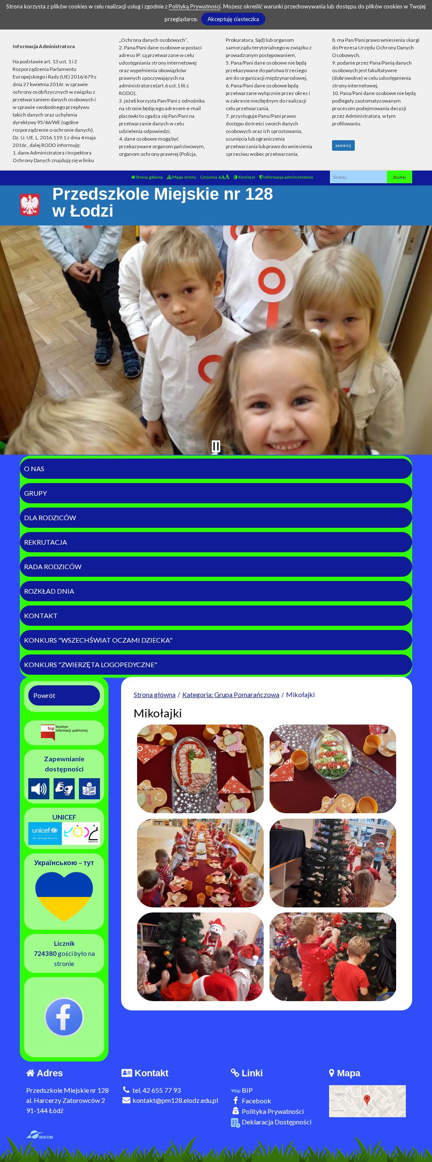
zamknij (343, 145)
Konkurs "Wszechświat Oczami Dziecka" (98, 640)
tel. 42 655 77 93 (156, 1090)
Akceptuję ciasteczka (233, 19)
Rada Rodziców (52, 566)
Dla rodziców (50, 517)
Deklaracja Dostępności (275, 1122)
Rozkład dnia (49, 591)
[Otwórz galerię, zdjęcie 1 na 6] (200, 769)
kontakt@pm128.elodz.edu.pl (174, 1100)
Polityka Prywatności (272, 1111)
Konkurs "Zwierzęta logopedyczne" (90, 664)
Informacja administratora (287, 176)
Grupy (35, 493)
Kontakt (41, 615)
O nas (34, 468)
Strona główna (149, 176)
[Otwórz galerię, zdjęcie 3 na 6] (200, 863)
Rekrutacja (45, 542)
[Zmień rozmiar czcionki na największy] (227, 176)
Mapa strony (183, 176)
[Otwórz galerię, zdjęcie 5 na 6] (200, 956)
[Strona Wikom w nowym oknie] (39, 1134)
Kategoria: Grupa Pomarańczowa (230, 694)
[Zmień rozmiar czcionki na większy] (223, 176)
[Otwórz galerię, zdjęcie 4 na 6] (333, 863)
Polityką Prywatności (195, 6)
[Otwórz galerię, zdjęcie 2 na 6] (333, 769)
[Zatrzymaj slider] (216, 446)
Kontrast (246, 176)
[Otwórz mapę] (367, 1100)
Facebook (255, 1101)
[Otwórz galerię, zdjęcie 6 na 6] (333, 956)
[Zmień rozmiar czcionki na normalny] (219, 176)
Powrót (44, 695)
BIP (246, 1090)
